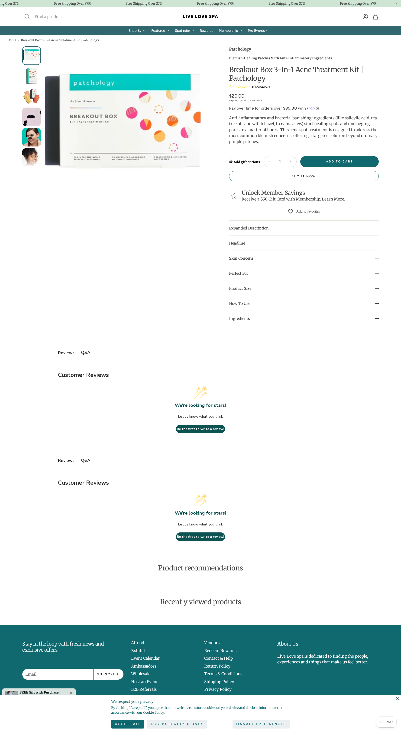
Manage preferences (261, 724)
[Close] (397, 698)
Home (11, 40)
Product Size (240, 288)
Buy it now (304, 176)
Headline (237, 243)
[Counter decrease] (269, 162)
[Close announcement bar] (396, 3)
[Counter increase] (291, 162)
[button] (58, 16)
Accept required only (176, 724)
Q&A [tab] (85, 352)
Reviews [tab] (66, 353)
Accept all (128, 724)
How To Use (239, 303)
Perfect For (238, 273)
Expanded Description (249, 228)
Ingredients (239, 318)
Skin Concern (241, 258)
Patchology (240, 49)
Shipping (233, 100)
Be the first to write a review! (200, 429)
